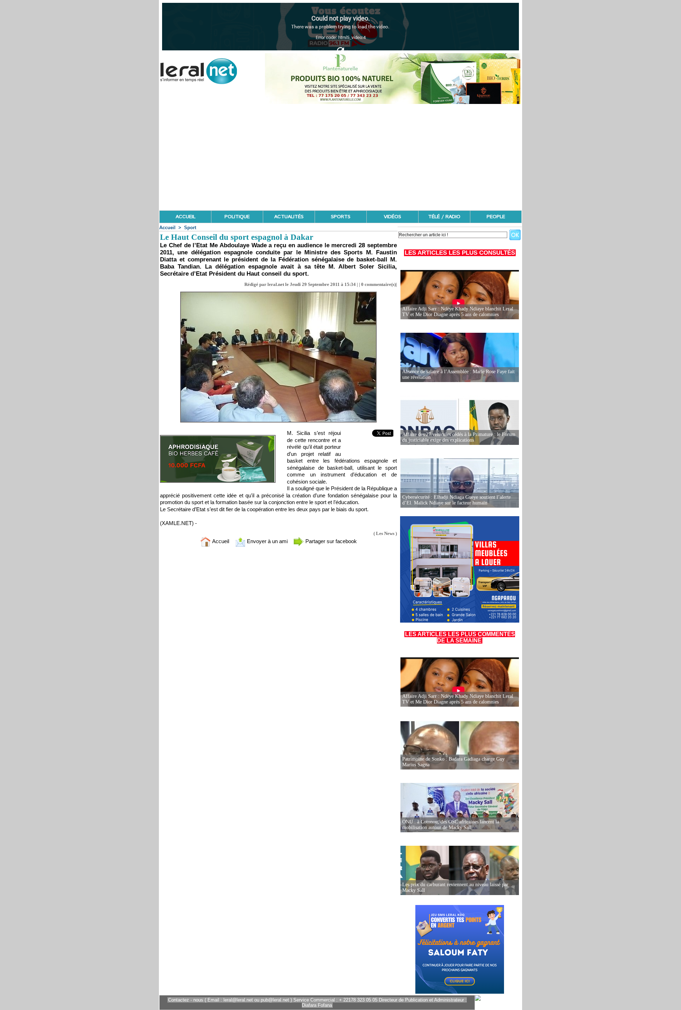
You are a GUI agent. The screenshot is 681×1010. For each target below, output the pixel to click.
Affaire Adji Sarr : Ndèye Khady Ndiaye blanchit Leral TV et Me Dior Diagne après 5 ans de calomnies (457, 311)
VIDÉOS (392, 216)
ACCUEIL (185, 216)
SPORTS (340, 216)
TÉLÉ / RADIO (444, 216)
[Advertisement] (340, 157)
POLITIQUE (237, 216)
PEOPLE (496, 216)
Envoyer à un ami (266, 541)
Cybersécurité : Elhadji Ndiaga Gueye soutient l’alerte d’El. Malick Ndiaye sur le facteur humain (456, 500)
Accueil (167, 227)
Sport (190, 227)
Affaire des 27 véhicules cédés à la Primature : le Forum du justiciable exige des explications (458, 437)
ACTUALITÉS (289, 216)
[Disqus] (278, 646)
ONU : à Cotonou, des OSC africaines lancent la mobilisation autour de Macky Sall (450, 824)
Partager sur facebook (330, 541)
